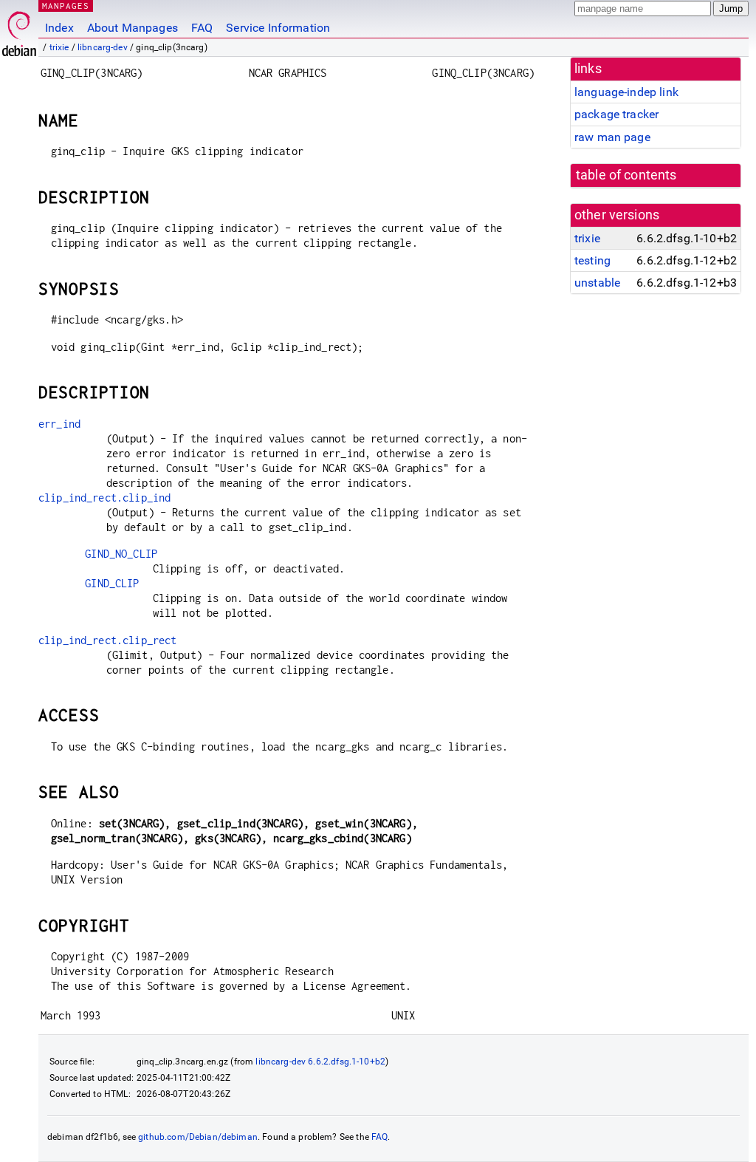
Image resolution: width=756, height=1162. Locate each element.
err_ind (59, 423)
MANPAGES (65, 5)
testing (592, 260)
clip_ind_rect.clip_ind (104, 497)
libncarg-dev (103, 47)
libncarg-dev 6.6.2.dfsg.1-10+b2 (320, 1061)
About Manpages (132, 28)
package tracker (616, 114)
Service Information (278, 28)
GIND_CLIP (112, 583)
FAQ (202, 28)
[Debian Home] (19, 30)
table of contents (626, 175)
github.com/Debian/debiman (198, 1137)
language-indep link (626, 92)
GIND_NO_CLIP (121, 553)
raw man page (612, 137)
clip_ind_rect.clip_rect (107, 640)
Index (59, 28)
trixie (59, 47)
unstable (597, 283)
